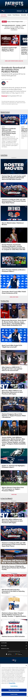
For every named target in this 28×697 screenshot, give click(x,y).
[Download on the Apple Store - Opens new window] (8, 654)
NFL (7, 81)
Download (4, 96)
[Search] (23, 11)
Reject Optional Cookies (14, 690)
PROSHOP (19, 11)
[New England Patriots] (14, 660)
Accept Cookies (14, 694)
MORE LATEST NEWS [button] (14, 296)
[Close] (26, 665)
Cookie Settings (14, 686)
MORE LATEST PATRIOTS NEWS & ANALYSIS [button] (14, 60)
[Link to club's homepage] (3, 10)
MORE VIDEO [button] (14, 494)
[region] (14, 680)
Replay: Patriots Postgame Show (15, 21)
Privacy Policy (12, 683)
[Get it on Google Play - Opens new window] (18, 655)
